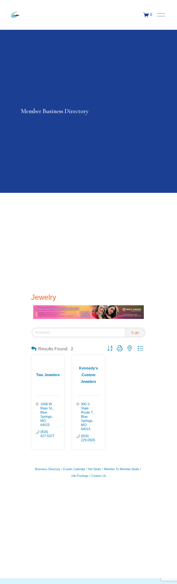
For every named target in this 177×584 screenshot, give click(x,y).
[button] (33, 349)
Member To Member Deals (121, 469)
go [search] (137, 332)
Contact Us (98, 476)
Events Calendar (74, 469)
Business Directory (47, 469)
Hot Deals (94, 469)
